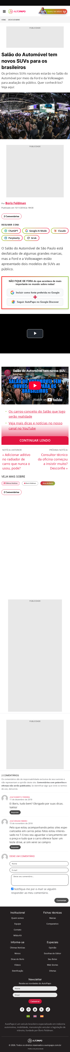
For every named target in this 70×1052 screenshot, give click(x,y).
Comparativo (52, 923)
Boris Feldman (15, 203)
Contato (17, 929)
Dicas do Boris (14, 20)
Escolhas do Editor (52, 953)
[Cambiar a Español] (41, 1016)
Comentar (61, 900)
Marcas (52, 918)
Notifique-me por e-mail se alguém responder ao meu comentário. (33, 890)
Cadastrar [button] (35, 1001)
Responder (15, 812)
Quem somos (17, 918)
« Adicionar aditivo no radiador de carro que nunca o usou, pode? (16, 461)
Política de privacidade (35, 1049)
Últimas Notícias (11, 483)
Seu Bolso (52, 959)
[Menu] (4, 11)
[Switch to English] (35, 1016)
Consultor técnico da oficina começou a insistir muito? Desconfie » (53, 461)
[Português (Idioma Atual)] (28, 1016)
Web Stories (52, 964)
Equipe (17, 923)
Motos (17, 953)
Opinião (52, 947)
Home (3, 20)
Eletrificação (17, 970)
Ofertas (52, 970)
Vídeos (17, 964)
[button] (53, 11)
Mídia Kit (17, 935)
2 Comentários (11, 216)
